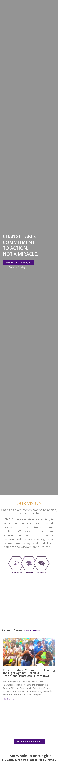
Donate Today (16, 267)
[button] (52, 629)
